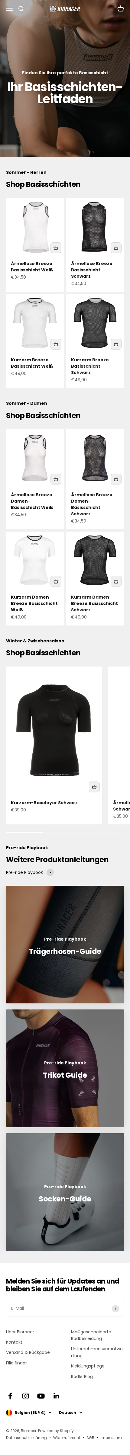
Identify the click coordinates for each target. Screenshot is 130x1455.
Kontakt (14, 1342)
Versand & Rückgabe (28, 1352)
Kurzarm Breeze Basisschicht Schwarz (90, 366)
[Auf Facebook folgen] (10, 1396)
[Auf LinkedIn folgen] (56, 1396)
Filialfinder (16, 1363)
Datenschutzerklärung (26, 1437)
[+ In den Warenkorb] (55, 247)
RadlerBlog (82, 1376)
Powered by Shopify (56, 1430)
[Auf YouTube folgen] (41, 1396)
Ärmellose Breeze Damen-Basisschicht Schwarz (91, 504)
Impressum (111, 1437)
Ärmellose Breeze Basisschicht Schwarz (91, 270)
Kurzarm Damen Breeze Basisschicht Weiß (34, 603)
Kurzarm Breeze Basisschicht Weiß (32, 363)
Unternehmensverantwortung (97, 1352)
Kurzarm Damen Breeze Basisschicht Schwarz (94, 603)
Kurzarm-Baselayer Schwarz (44, 803)
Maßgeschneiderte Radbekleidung (91, 1335)
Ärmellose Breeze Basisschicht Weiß (32, 267)
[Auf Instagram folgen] (25, 1396)
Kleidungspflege (88, 1366)
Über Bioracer (20, 1332)
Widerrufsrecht (66, 1437)
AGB (90, 1437)
